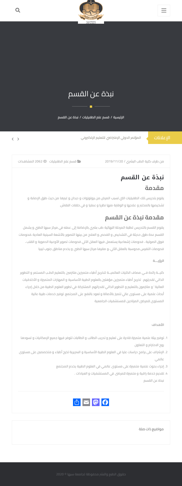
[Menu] (164, 10)
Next (15, 139)
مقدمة (154, 187)
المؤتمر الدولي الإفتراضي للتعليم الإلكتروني (111, 137)
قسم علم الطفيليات (63, 161)
